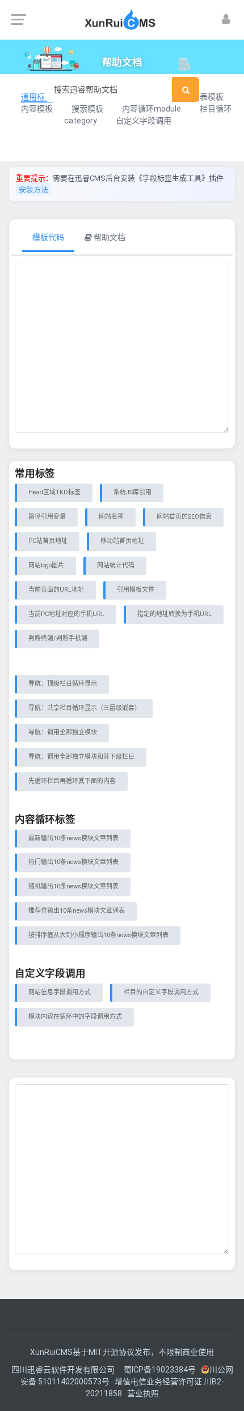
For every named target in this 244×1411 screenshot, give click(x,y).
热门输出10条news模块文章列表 (73, 862)
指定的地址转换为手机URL (174, 614)
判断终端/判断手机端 (57, 638)
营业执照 (143, 1393)
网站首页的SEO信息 (184, 516)
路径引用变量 (47, 516)
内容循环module (151, 108)
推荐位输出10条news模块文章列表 (76, 910)
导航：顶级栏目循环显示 (62, 683)
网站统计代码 (115, 565)
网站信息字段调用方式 (59, 992)
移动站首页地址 (122, 541)
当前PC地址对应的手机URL (66, 614)
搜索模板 (87, 108)
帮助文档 (108, 237)
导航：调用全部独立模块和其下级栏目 (81, 756)
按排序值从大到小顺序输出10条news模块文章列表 (98, 935)
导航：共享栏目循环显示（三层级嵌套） (84, 708)
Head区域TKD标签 (54, 492)
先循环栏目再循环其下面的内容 (72, 781)
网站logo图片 (46, 565)
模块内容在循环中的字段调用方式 (75, 1016)
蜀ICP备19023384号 (160, 1369)
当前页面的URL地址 (56, 589)
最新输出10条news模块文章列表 (73, 838)
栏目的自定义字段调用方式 (161, 992)
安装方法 (33, 189)
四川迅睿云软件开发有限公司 (63, 1369)
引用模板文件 (135, 589)
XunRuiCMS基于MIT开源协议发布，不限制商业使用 (122, 1352)
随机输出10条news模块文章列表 (73, 886)
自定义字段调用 (143, 120)
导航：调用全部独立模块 (62, 732)
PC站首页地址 (48, 541)
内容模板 (37, 108)
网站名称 (111, 516)
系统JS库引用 (132, 492)
